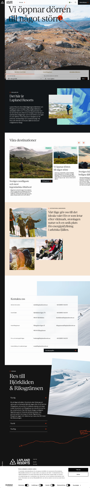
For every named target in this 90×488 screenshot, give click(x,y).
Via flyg (13, 429)
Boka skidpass (83, 2)
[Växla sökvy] (75, 2)
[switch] (41, 485)
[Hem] (11, 2)
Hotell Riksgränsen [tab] (47, 72)
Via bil (12, 423)
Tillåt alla (78, 469)
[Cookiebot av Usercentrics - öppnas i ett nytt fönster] (9, 485)
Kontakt (35, 464)
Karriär (34, 462)
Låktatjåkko (2, 464)
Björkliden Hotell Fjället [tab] (20, 72)
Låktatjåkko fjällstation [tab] (74, 72)
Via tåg (12, 398)
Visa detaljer (76, 485)
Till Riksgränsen (45, 181)
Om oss (21, 2)
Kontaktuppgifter (49, 350)
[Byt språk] (70, 2)
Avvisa (78, 474)
